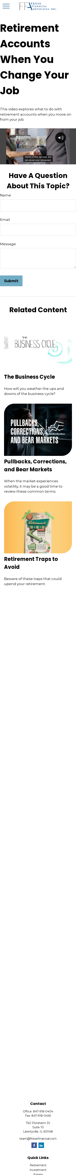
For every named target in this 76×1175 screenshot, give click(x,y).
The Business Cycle (29, 376)
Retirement (38, 1165)
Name (5, 195)
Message (8, 244)
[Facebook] (34, 1145)
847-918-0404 (43, 1111)
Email (5, 220)
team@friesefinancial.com (38, 1138)
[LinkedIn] (41, 1145)
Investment (38, 1170)
